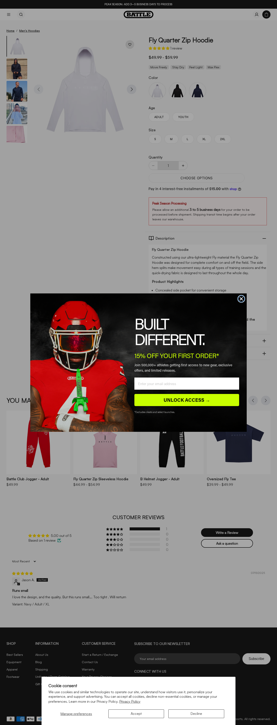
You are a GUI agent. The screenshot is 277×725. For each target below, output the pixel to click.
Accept (136, 713)
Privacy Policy (129, 701)
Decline (196, 713)
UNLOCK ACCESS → (187, 400)
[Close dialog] (241, 299)
